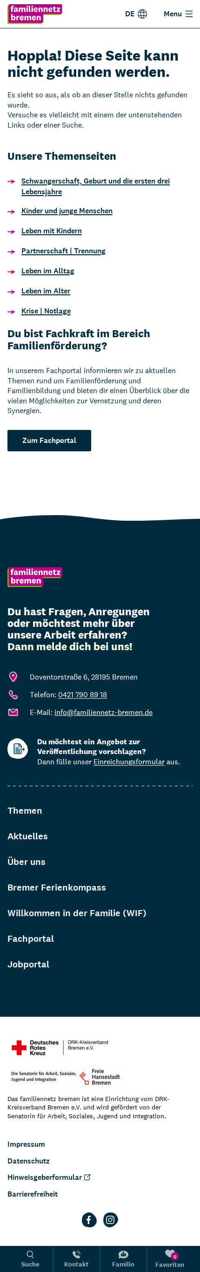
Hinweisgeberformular (44, 1177)
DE (129, 14)
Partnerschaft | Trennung (63, 251)
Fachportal (30, 938)
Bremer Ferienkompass (56, 887)
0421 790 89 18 (82, 695)
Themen (24, 810)
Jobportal (28, 964)
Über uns (26, 862)
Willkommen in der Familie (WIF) (77, 913)
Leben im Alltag (47, 271)
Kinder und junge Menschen (67, 211)
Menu (173, 14)
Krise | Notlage (46, 311)
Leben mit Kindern (51, 231)
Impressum (26, 1144)
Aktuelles (27, 836)
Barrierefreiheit (32, 1194)
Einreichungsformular (129, 762)
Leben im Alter (45, 291)
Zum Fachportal (49, 440)
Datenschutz (28, 1161)
